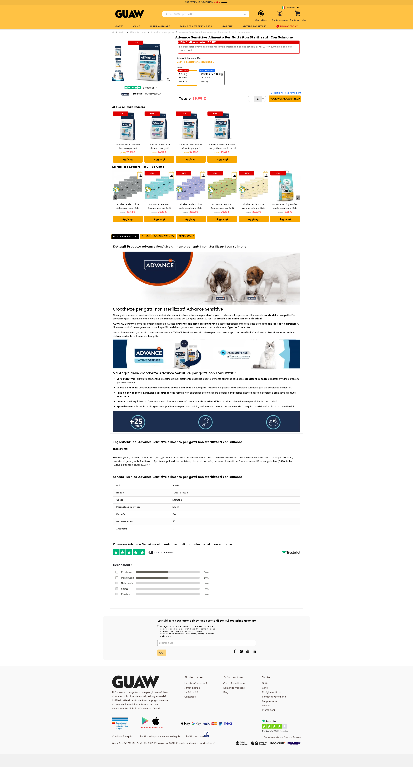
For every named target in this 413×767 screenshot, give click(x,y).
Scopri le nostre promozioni (286, 92)
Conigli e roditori (271, 692)
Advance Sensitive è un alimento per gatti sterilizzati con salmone (191, 146)
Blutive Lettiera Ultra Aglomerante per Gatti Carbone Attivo (127, 206)
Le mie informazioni (195, 683)
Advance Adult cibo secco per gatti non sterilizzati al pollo (222, 146)
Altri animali (159, 26)
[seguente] (168, 81)
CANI (136, 26)
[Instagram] (241, 651)
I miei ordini (191, 692)
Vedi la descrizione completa (194, 61)
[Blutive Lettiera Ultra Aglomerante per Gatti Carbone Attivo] (128, 186)
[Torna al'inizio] (113, 32)
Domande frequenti (234, 687)
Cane (265, 687)
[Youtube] (247, 651)
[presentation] (115, 198)
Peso (180, 67)
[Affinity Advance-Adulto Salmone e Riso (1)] (118, 51)
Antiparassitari (254, 26)
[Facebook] (235, 651)
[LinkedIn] (254, 651)
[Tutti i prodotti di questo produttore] (125, 93)
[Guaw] (129, 13)
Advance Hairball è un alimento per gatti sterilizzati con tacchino (159, 146)
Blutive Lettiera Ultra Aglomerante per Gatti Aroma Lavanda (190, 206)
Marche (266, 705)
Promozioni (289, 26)
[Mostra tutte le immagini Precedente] (113, 43)
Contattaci (190, 696)
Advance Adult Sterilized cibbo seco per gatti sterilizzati (127, 146)
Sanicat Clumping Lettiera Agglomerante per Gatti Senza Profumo (285, 206)
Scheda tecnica (164, 236)
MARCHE (227, 26)
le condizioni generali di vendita (184, 629)
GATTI (119, 26)
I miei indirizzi (192, 687)
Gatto (265, 683)
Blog (225, 692)
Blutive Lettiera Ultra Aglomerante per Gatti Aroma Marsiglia (253, 206)
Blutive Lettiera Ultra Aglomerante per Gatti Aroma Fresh (159, 206)
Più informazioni (125, 236)
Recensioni (186, 236)
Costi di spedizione (234, 683)
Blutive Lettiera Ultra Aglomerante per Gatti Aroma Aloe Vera (222, 206)
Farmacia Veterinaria (196, 26)
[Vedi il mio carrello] (297, 14)
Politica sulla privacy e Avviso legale (160, 736)
